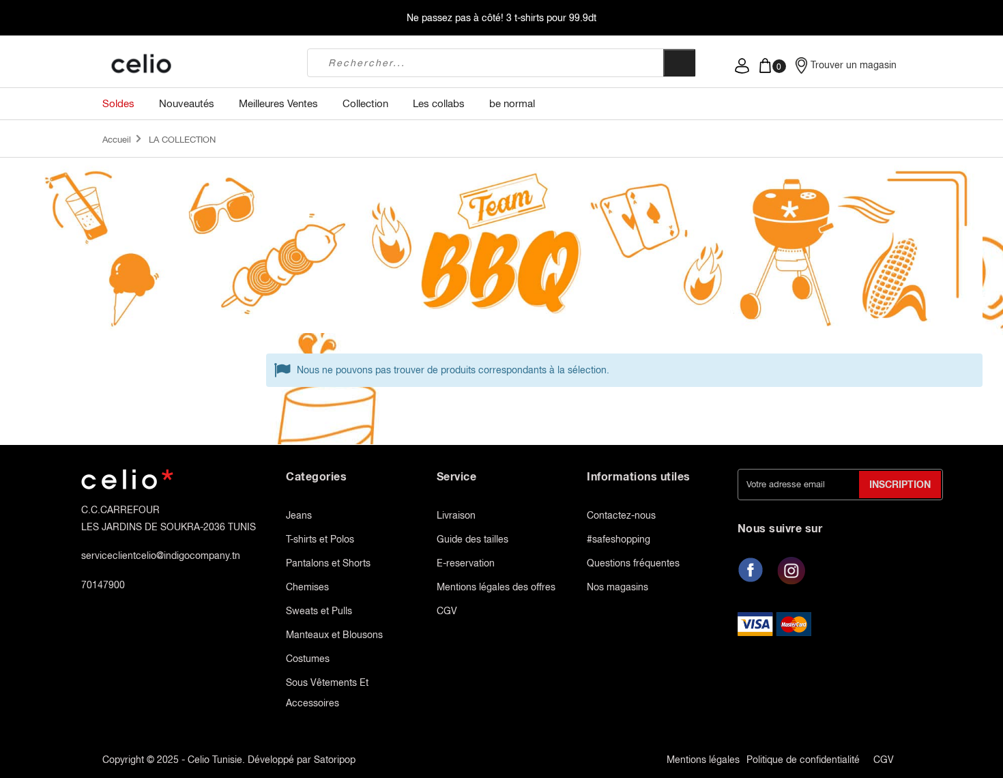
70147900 (103, 584)
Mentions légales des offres (496, 586)
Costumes (308, 658)
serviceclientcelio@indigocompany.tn (160, 555)
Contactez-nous (621, 515)
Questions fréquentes (633, 563)
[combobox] (485, 62)
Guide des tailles (472, 539)
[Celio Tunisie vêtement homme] (194, 64)
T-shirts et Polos (320, 539)
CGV (447, 610)
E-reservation (466, 563)
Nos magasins (617, 586)
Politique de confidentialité (803, 759)
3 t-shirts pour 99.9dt (551, 17)
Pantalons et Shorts (328, 563)
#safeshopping (618, 539)
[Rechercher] (679, 62)
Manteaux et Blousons (334, 634)
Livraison (456, 515)
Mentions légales (703, 759)
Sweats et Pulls (319, 610)
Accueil (116, 139)
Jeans (299, 515)
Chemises (307, 586)
